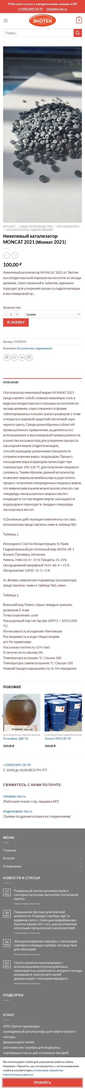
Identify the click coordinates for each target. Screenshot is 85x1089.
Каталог (9, 226)
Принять (42, 1082)
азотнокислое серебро (20, 1047)
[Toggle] (80, 858)
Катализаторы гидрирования (29, 229)
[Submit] (78, 33)
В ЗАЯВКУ (16, 322)
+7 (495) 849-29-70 (30, 9)
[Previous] (3, 724)
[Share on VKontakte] (21, 357)
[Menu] (5, 20)
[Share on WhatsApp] (7, 357)
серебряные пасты (17, 1053)
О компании (12, 866)
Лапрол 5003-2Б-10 (58, 738)
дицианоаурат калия (18, 1042)
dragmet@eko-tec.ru (17, 811)
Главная (9, 850)
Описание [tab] (11, 382)
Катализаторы (68, 226)
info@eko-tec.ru (56, 9)
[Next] (82, 724)
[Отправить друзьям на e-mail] (14, 357)
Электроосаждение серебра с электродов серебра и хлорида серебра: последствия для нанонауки (45, 945)
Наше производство (36, 226)
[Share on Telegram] (29, 357)
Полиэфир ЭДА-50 (15, 738)
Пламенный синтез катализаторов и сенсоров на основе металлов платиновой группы (46, 895)
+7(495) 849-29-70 (17, 765)
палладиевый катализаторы (24, 1031)
